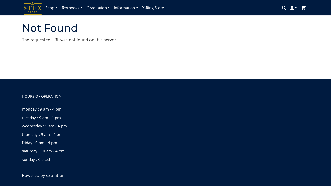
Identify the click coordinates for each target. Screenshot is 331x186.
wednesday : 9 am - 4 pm (44, 125)
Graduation (97, 7)
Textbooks (70, 7)
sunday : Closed (36, 159)
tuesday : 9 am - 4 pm (41, 117)
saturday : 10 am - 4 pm (43, 150)
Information (124, 7)
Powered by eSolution (43, 175)
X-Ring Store (153, 7)
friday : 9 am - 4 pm (39, 142)
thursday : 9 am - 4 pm (42, 134)
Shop (49, 7)
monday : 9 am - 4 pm (42, 109)
